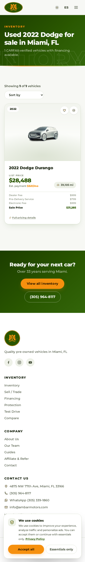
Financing (12, 398)
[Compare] (74, 110)
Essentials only (61, 549)
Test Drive (12, 412)
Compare (11, 418)
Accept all (26, 549)
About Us (11, 439)
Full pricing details (24, 217)
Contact (10, 465)
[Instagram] (19, 362)
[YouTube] (30, 362)
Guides (9, 452)
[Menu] (76, 7)
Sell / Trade (13, 392)
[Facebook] (8, 362)
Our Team (12, 446)
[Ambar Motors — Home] (13, 7)
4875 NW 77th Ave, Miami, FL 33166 (37, 486)
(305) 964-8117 (42, 297)
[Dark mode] (57, 7)
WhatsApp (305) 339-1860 (29, 500)
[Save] (64, 110)
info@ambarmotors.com (29, 507)
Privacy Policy (35, 539)
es (66, 7)
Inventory (12, 385)
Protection (12, 405)
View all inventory (42, 283)
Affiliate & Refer (16, 459)
